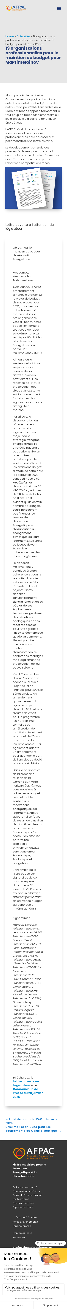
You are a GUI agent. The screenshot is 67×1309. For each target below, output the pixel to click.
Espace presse (22, 1226)
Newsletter (19, 1237)
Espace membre (23, 1207)
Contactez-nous (22, 1233)
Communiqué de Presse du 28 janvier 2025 (28, 1093)
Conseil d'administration (27, 1195)
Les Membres (21, 1199)
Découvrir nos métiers (26, 1191)
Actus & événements (25, 1221)
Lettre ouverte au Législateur (26, 1083)
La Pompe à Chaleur (25, 1217)
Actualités (23, 36)
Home (9, 36)
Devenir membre (23, 1203)
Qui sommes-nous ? (25, 1187)
